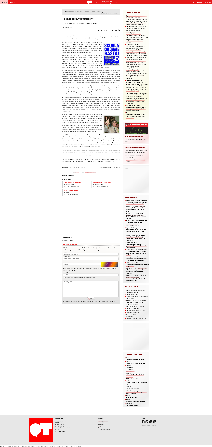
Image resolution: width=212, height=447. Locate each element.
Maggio (136, 391)
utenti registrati (95, 248)
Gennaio (135, 362)
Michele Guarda (70, 184)
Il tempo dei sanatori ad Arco (135, 310)
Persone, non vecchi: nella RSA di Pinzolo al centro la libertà (136, 301)
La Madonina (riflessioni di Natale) (108, 167)
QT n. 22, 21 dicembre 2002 (74, 11)
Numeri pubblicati (103, 421)
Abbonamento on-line (104, 429)
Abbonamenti (101, 427)
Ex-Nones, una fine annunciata (136, 318)
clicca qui (73, 446)
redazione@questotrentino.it (62, 427)
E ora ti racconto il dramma (135, 306)
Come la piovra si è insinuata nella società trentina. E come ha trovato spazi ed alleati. (136, 53)
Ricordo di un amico (132, 312)
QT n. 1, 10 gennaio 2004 (72, 194)
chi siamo (57, 429)
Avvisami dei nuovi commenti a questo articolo (80, 277)
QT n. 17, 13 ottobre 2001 (73, 186)
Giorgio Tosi (68, 27)
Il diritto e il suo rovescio (93, 11)
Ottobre (135, 374)
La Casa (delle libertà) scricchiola (74, 167)
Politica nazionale (90, 172)
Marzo (135, 400)
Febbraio (135, 358)
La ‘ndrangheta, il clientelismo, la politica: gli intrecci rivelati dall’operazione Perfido (135, 47)
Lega (82, 172)
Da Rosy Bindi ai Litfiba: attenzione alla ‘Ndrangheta (136, 115)
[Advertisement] (91, 216)
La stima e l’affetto (132, 294)
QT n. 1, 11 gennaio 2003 (101, 186)
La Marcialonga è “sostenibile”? (136, 290)
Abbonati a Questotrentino (135, 148)
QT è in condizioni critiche (134, 137)
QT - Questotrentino (132, 292)
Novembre (130, 370)
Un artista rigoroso (132, 304)
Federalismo (76, 172)
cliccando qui (72, 270)
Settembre (132, 377)
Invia (91, 298)
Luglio (136, 382)
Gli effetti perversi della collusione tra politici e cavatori (136, 108)
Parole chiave (101, 422)
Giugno (132, 387)
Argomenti (101, 424)
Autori (99, 426)
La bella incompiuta (132, 308)
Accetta (79, 446)
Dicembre (129, 366)
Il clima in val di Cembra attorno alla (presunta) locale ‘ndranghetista (136, 29)
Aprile (132, 396)
